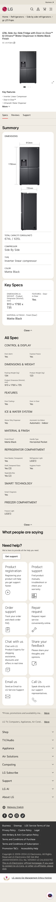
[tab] (5, 115)
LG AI (5, 788)
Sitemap (18, 825)
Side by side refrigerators (39, 16)
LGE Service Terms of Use (37, 825)
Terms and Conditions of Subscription (20, 844)
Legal (36, 830)
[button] (32, 9)
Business (49, 2)
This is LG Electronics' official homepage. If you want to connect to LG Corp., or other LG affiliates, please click (27, 866)
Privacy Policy (9, 830)
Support (7, 780)
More (5, 106)
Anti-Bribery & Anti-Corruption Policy (20, 834)
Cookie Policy (24, 830)
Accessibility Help (29, 848)
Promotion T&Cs (10, 848)
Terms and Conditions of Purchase (18, 839)
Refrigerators (17, 16)
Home (5, 16)
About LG (8, 797)
